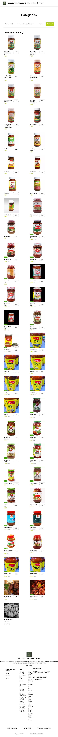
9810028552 (38, 679)
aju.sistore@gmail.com (41, 677)
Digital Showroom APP (36, 733)
